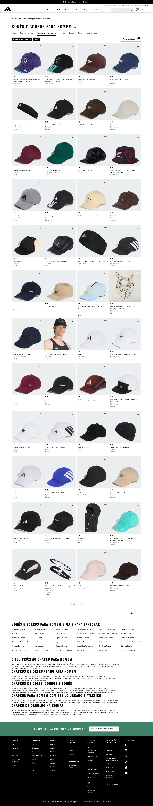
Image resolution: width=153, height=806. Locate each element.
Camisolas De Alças (19, 650)
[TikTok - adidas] (132, 768)
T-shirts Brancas (61, 629)
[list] (76, 33)
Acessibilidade (107, 801)
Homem (50, 10)
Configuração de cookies (48, 801)
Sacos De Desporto (40, 629)
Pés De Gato (103, 650)
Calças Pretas (60, 633)
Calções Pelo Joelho (41, 650)
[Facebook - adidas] (132, 745)
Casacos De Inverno (106, 638)
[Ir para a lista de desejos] (141, 9)
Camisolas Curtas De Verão (21, 642)
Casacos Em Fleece (128, 629)
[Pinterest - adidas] (132, 762)
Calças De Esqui (83, 642)
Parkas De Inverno (18, 629)
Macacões (15, 633)
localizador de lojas (106, 5)
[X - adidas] (132, 756)
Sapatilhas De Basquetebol (131, 642)
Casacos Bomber (18, 646)
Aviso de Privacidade (81, 801)
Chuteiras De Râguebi (107, 629)
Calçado (77, 10)
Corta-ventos (38, 646)
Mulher (59, 10)
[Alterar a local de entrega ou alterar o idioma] (146, 5)
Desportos (87, 10)
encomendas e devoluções (125, 5)
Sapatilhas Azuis (61, 638)
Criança (68, 10)
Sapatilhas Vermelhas (85, 646)
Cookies (71, 801)
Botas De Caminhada (106, 642)
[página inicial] (7, 8)
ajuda (114, 5)
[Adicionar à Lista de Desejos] (40, 46)
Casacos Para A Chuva (63, 650)
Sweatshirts (38, 642)
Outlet (96, 10)
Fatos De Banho (39, 633)
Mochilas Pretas (105, 646)
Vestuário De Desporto (85, 633)
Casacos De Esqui (83, 638)
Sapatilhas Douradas (63, 642)
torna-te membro (139, 5)
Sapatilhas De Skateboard (108, 633)
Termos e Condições (95, 801)
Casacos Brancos (127, 638)
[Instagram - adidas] (132, 751)
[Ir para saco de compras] (146, 9)
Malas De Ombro (83, 650)
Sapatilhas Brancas (84, 629)
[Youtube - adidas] (132, 773)
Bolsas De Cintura (18, 638)
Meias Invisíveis (61, 646)
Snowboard (38, 638)
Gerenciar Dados (62, 801)
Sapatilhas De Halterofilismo (126, 634)
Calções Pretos (126, 646)
